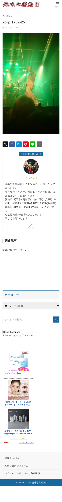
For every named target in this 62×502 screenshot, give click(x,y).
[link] (31, 226)
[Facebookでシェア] (12, 144)
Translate (27, 335)
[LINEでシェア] (32, 144)
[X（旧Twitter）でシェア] (5, 144)
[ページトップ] (55, 495)
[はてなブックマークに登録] (19, 144)
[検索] (56, 319)
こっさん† (31, 178)
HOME (9, 15)
